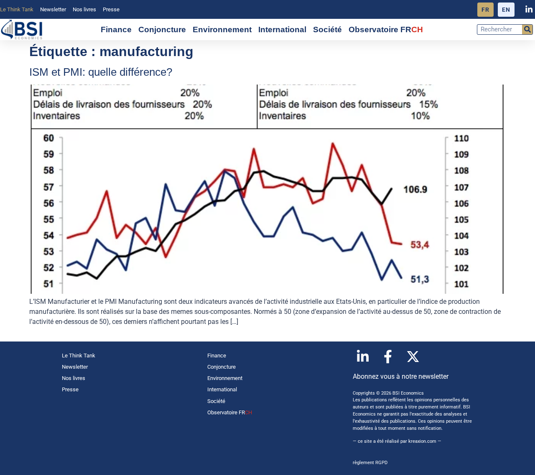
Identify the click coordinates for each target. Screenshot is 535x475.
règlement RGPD (370, 462)
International (282, 29)
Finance (116, 29)
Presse (111, 9)
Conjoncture (162, 29)
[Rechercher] (527, 29)
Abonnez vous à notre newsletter (400, 376)
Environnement (222, 29)
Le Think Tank (16, 9)
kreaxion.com (422, 441)
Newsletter (53, 9)
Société (327, 29)
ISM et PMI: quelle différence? (100, 72)
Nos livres (84, 9)
